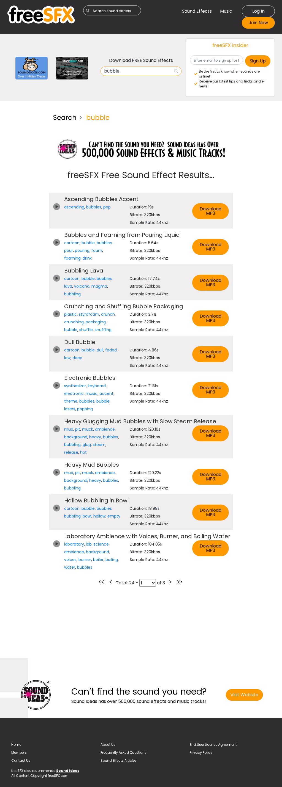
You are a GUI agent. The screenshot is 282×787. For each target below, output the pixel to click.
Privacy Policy (201, 752)
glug (87, 444)
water (69, 567)
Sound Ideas (67, 770)
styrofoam (89, 314)
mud (68, 429)
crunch (108, 314)
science (101, 544)
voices (70, 559)
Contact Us (20, 760)
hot (83, 452)
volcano (82, 286)
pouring (82, 250)
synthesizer (75, 386)
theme (70, 401)
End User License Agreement (213, 744)
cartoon (72, 243)
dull (100, 350)
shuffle (86, 329)
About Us (108, 744)
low (67, 358)
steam (99, 444)
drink (87, 258)
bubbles (93, 207)
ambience (105, 429)
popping (85, 409)
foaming (72, 258)
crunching (74, 322)
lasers (69, 409)
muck (87, 429)
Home (16, 744)
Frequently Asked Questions (124, 752)
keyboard (97, 386)
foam (96, 250)
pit (77, 429)
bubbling (72, 294)
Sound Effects (197, 11)
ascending (74, 207)
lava (68, 286)
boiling (111, 559)
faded (111, 350)
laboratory (74, 544)
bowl (87, 516)
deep (77, 358)
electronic (74, 393)
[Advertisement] (26, 191)
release (71, 452)
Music (226, 11)
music (91, 393)
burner (84, 559)
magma (99, 286)
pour (68, 250)
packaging (96, 322)
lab (89, 544)
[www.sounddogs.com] (31, 68)
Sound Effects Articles (119, 760)
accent (106, 393)
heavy (95, 437)
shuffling (103, 329)
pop (107, 207)
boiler (98, 559)
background (75, 437)
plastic (70, 314)
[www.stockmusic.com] (72, 68)
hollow (99, 516)
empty (113, 516)
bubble (88, 243)
